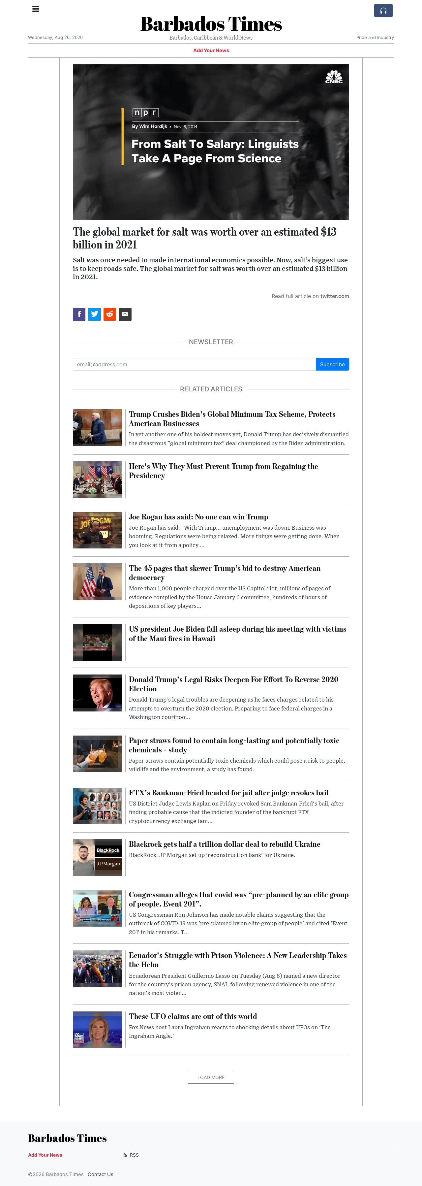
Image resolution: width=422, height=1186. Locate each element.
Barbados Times (211, 23)
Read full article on (310, 296)
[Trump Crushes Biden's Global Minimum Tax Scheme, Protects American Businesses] (97, 427)
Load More (211, 1077)
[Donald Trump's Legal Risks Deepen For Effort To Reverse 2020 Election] (97, 692)
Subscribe (332, 364)
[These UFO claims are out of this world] (97, 1029)
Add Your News (211, 50)
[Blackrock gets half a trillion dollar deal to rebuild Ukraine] (97, 857)
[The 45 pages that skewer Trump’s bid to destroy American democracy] (97, 581)
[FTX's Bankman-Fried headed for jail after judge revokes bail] (97, 805)
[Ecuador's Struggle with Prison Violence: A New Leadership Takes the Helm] (97, 968)
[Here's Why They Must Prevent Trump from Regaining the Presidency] (97, 479)
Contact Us (100, 1174)
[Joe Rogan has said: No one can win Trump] (97, 529)
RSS (134, 1155)
